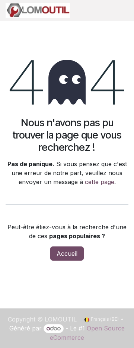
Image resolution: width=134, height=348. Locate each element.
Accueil (67, 253)
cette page (99, 182)
